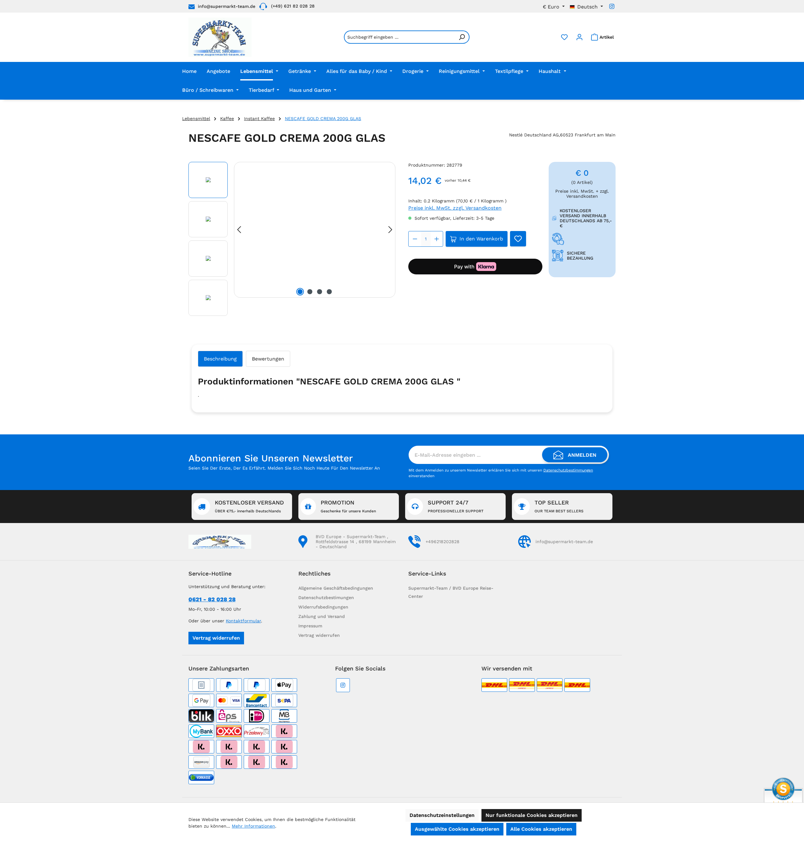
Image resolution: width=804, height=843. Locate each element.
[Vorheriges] (239, 229)
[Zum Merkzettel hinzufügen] (518, 239)
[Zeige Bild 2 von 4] (309, 291)
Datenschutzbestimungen (326, 597)
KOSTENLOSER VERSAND (249, 506)
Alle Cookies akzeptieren (541, 829)
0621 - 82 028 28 (212, 599)
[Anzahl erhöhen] (436, 238)
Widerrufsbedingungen (323, 606)
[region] (292, 240)
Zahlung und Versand (321, 616)
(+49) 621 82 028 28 (293, 5)
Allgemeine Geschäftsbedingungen (335, 588)
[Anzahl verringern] (415, 238)
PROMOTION (348, 506)
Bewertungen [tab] (268, 359)
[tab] (220, 359)
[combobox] (399, 37)
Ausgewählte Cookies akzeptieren (457, 829)
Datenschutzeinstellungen (442, 815)
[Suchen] (462, 37)
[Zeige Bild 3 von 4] (319, 291)
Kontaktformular (243, 620)
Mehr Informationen (253, 826)
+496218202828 (442, 541)
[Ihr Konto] (579, 37)
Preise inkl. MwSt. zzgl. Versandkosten (455, 208)
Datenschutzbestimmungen (568, 470)
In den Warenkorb (481, 239)
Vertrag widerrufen (216, 638)
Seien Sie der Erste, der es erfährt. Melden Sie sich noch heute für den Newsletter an (284, 468)
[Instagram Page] (611, 6)
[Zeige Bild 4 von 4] (329, 291)
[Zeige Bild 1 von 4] (300, 291)
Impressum (310, 625)
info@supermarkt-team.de (226, 6)
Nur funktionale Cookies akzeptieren (532, 815)
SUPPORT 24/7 (455, 506)
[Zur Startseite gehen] (220, 37)
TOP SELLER (559, 506)
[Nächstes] (390, 229)
